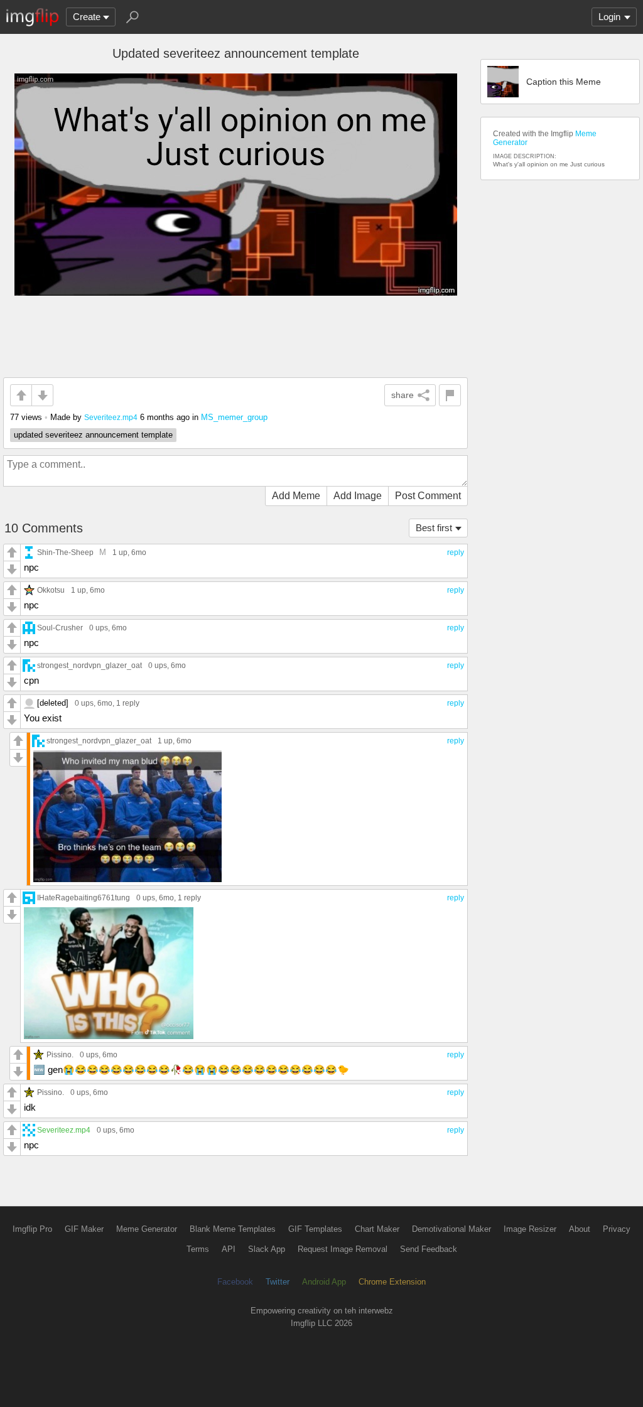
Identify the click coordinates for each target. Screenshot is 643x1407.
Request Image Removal (342, 1249)
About (579, 1229)
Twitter (277, 1281)
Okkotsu (51, 590)
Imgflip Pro (32, 1229)
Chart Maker (377, 1229)
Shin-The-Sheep (65, 552)
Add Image (357, 495)
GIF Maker (84, 1229)
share (402, 395)
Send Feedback (428, 1249)
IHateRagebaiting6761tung (83, 897)
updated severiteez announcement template (93, 434)
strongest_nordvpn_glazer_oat (89, 665)
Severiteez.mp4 (111, 417)
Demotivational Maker (451, 1229)
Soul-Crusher (60, 627)
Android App (324, 1281)
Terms (197, 1249)
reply (455, 552)
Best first (434, 527)
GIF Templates (315, 1229)
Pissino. (59, 1054)
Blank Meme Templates (233, 1229)
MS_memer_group (234, 417)
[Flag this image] (450, 395)
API (228, 1249)
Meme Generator (146, 1229)
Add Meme (296, 495)
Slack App (266, 1249)
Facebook (235, 1281)
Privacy (616, 1229)
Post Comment (428, 495)
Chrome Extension (392, 1281)
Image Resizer (530, 1229)
